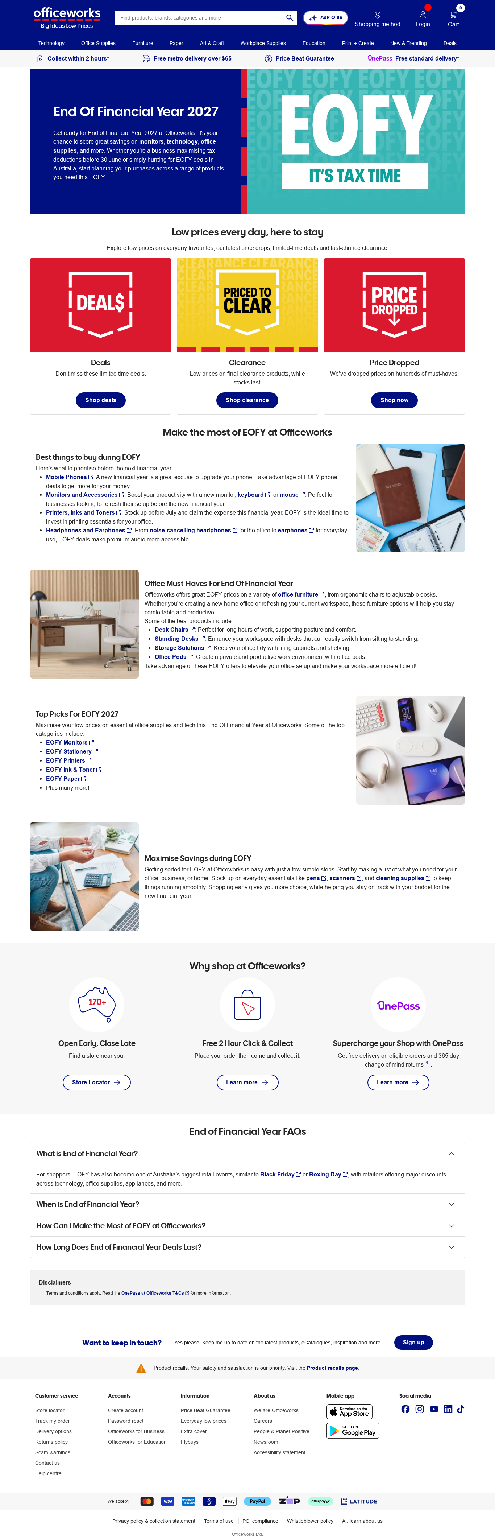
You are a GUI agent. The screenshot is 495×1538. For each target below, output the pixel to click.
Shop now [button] (394, 400)
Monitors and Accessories (82, 494)
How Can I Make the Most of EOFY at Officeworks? (121, 1225)
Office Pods (171, 656)
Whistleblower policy (310, 1521)
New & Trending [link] (408, 43)
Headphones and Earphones (85, 530)
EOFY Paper (63, 778)
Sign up (413, 1342)
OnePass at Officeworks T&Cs (152, 1293)
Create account (125, 1410)
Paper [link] (176, 43)
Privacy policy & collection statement (153, 1521)
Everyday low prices (203, 1421)
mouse (289, 494)
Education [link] (314, 43)
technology (182, 141)
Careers (263, 1421)
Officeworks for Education (137, 1442)
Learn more (242, 1082)
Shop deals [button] (100, 400)
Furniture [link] (142, 43)
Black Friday (277, 1174)
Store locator (50, 1410)
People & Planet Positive (281, 1431)
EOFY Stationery (69, 751)
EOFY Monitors (67, 742)
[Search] (290, 18)
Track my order (52, 1421)
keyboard (251, 494)
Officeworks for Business (136, 1431)
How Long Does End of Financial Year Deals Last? (119, 1247)
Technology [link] (51, 43)
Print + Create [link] (358, 43)
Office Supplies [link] (98, 43)
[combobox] (206, 18)
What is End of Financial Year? (87, 1153)
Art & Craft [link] (212, 43)
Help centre (48, 1473)
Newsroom (266, 1442)
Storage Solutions (179, 647)
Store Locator (91, 1082)
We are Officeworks (276, 1410)
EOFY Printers (65, 760)
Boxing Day (325, 1174)
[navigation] (51, 43)
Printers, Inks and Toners (80, 512)
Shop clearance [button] (247, 400)
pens (313, 878)
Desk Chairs (171, 629)
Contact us (47, 1463)
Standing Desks (177, 638)
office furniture (298, 594)
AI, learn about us (362, 1521)
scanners (342, 878)
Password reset (125, 1421)
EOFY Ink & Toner (70, 769)
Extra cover (194, 1431)
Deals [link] (450, 43)
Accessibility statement (279, 1452)
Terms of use (219, 1521)
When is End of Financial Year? (88, 1204)
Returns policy (51, 1442)
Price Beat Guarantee (205, 1410)
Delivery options (53, 1431)
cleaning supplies (400, 878)
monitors (151, 141)
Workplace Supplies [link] (263, 43)
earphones (293, 530)
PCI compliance (260, 1521)
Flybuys (190, 1442)
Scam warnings (52, 1452)
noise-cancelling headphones (190, 530)
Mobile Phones (66, 477)
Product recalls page (332, 1368)
